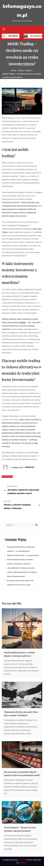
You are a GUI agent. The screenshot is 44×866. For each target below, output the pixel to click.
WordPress (22, 860)
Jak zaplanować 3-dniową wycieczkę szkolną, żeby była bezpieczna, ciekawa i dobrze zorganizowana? (22, 572)
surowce (22, 322)
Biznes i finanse (7, 476)
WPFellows (23, 863)
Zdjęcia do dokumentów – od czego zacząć (23, 555)
